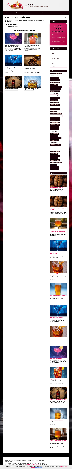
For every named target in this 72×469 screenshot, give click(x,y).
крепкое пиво (54, 131)
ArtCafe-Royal (30, 4)
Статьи (47, 12)
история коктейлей (55, 95)
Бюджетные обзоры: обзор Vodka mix (12, 67)
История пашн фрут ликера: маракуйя (58, 399)
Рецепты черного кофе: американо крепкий (30, 67)
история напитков (55, 104)
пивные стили (54, 142)
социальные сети (55, 160)
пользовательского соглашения (33, 464)
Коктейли (23, 12)
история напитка (54, 102)
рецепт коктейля (54, 149)
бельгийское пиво (55, 80)
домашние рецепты (55, 91)
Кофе (42, 12)
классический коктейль (56, 115)
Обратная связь (15, 455)
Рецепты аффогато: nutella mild (56, 187)
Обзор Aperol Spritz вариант (56, 358)
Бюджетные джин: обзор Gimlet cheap (58, 379)
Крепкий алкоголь (31, 12)
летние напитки (54, 133)
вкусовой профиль (55, 82)
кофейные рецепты (55, 122)
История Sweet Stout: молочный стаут (58, 420)
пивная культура (54, 140)
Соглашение (32, 455)
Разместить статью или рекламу (44, 455)
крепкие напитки (54, 129)
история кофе (54, 100)
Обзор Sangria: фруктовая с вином (57, 317)
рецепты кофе (54, 153)
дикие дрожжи (54, 84)
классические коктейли (56, 113)
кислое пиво (53, 111)
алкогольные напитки (56, 73)
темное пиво (53, 164)
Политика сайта (24, 455)
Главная (8, 455)
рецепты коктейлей (55, 151)
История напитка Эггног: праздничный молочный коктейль (11, 90)
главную (15, 28)
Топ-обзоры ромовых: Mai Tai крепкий (58, 338)
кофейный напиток (55, 124)
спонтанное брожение (56, 162)
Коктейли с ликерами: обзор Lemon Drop (31, 46)
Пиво (38, 12)
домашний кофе (54, 93)
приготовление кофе (55, 144)
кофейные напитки (55, 120)
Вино (17, 12)
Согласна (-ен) (38, 467)
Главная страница (10, 12)
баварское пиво (54, 75)
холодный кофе (54, 169)
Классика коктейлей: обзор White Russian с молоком (12, 46)
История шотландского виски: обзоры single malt (32, 89)
